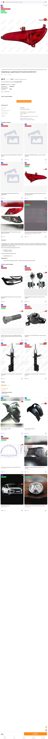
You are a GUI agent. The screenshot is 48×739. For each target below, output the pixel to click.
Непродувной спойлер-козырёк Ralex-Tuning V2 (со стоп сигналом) (34, 468)
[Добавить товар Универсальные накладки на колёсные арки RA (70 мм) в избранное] (22, 437)
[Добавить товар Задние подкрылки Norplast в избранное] (22, 398)
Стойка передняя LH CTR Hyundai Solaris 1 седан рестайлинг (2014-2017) (35, 374)
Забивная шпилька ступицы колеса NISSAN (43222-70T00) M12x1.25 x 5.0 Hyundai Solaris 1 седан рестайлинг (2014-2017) (11, 336)
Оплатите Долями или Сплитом (11, 81)
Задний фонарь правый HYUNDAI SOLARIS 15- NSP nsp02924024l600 (9, 194)
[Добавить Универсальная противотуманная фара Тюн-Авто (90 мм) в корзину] (45, 510)
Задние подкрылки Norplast (6, 428)
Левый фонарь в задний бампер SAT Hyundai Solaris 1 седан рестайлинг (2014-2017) (35, 194)
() (33, 116)
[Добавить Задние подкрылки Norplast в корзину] (22, 433)
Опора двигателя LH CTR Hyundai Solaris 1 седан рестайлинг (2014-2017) (35, 336)
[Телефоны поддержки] (46, 730)
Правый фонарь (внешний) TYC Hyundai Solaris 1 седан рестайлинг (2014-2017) (10, 232)
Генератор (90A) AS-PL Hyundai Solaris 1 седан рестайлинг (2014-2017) (35, 297)
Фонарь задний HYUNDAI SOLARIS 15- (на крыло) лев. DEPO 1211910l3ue (35, 155)
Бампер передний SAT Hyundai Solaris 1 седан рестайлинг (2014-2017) (11, 297)
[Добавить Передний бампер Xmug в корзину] (22, 510)
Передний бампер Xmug (5, 505)
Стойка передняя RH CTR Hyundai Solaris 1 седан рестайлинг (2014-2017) (11, 374)
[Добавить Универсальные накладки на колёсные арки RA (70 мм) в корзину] (22, 472)
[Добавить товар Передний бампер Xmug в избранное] (22, 475)
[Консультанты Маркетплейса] (46, 727)
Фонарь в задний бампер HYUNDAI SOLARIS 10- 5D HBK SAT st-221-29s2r (12, 155)
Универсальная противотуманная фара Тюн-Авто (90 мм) (35, 505)
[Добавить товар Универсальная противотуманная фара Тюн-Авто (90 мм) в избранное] (46, 475)
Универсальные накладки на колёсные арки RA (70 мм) (10, 467)
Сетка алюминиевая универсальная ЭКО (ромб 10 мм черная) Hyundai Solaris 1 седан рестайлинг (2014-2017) (36, 232)
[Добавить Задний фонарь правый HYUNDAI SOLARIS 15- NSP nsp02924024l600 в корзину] (22, 198)
